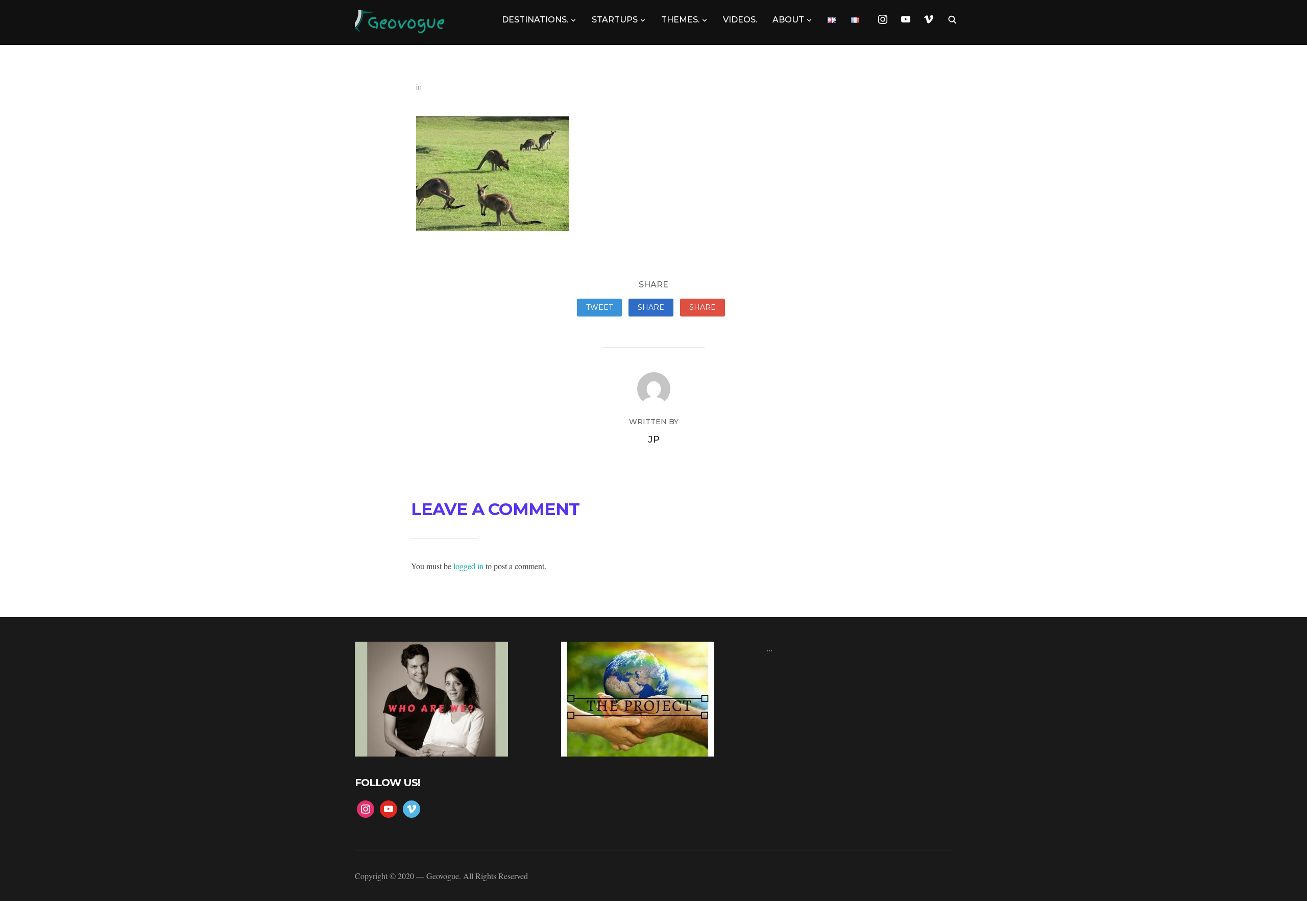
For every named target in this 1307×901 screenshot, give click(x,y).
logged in (468, 566)
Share (651, 307)
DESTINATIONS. (535, 20)
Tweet (599, 307)
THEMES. (680, 20)
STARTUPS (615, 20)
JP (654, 439)
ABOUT (788, 20)
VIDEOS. (740, 20)
